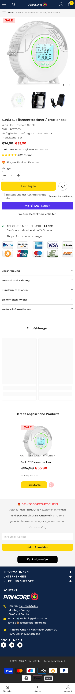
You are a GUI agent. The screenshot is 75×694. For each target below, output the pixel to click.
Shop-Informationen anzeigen (25, 236)
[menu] (4, 4)
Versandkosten (38, 149)
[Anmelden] (61, 4)
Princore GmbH (25, 125)
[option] (37, 52)
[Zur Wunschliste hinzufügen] (62, 186)
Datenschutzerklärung (61, 196)
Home (11, 12)
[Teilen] (70, 187)
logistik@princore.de (33, 622)
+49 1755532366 (28, 605)
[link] (19, 388)
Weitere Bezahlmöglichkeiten (37, 214)
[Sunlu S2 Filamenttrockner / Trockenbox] (37, 441)
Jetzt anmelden (37, 547)
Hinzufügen (29, 186)
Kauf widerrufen (37, 559)
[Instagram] (11, 645)
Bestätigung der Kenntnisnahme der (26, 196)
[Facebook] (3, 645)
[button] (63, 85)
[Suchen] (14, 4)
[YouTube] (19, 645)
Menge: (6, 168)
